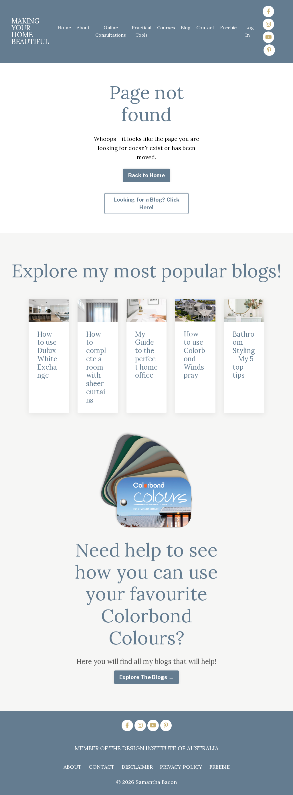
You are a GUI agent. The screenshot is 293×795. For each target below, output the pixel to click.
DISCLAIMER (137, 767)
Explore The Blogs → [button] (146, 677)
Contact (205, 27)
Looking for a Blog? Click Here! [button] (146, 203)
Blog (186, 27)
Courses (166, 27)
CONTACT (101, 767)
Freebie (228, 27)
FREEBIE (219, 767)
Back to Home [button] (146, 175)
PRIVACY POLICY (181, 767)
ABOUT (73, 767)
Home (64, 27)
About (83, 27)
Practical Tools (141, 31)
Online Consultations (110, 31)
